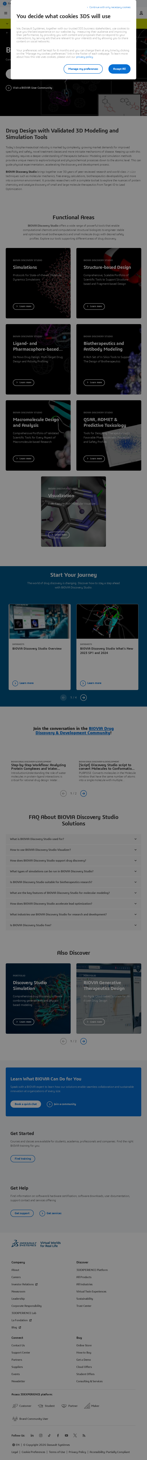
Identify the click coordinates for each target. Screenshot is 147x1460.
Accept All (119, 69)
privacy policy (84, 56)
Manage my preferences (83, 69)
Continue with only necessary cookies (110, 7)
